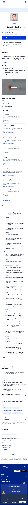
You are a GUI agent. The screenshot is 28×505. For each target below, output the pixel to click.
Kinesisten (6, 10)
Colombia (19, 489)
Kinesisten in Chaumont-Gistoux (9, 434)
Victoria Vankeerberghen (14, 440)
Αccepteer (22, 502)
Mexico (16, 489)
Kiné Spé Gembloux (6, 447)
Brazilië (18, 491)
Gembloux (13, 10)
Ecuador (10, 491)
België (13, 489)
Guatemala (14, 491)
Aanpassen (5, 502)
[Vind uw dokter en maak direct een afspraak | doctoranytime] (2, 10)
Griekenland (9, 489)
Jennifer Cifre (5, 440)
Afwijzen (14, 502)
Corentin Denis (20, 10)
